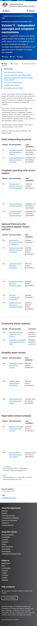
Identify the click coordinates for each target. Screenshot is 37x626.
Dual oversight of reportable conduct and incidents (15, 455)
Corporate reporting (8, 515)
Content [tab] (15, 64)
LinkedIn (4, 573)
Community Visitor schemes (13, 82)
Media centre (6, 563)
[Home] (18, 4)
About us (4, 511)
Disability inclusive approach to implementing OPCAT (16, 305)
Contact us (5, 523)
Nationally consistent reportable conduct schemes (16, 429)
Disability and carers (9, 498)
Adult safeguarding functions (13, 72)
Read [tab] (5, 64)
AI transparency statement (10, 518)
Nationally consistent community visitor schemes (16, 334)
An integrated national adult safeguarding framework (16, 160)
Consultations (6, 568)
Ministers (4, 513)
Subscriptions (6, 551)
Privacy (4, 544)
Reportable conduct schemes (13, 88)
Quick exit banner (7, 546)
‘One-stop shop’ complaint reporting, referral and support (16, 186)
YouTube (4, 577)
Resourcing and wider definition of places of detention (16, 250)
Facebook (5, 570)
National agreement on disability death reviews (15, 401)
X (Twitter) (5, 575)
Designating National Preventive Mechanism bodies (16, 283)
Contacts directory (8, 525)
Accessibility (6, 537)
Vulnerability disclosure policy (11, 554)
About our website (8, 534)
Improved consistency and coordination (14, 297)
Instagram (5, 580)
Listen (6, 57)
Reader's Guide (6, 133)
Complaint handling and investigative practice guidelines (15, 213)
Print (13, 57)
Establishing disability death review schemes (16, 365)
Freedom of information (9, 520)
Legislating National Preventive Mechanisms (15, 266)
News (3, 565)
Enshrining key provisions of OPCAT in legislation (16, 242)
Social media (6, 549)
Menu (6, 11)
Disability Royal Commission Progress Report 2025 (17, 17)
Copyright (5, 539)
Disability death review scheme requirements (14, 383)
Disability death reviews (12, 85)
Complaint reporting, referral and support (17, 75)
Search (32, 11)
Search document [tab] (29, 64)
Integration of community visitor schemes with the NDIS (17, 342)
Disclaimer (5, 542)
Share (21, 57)
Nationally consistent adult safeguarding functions (16, 152)
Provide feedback (9, 598)
